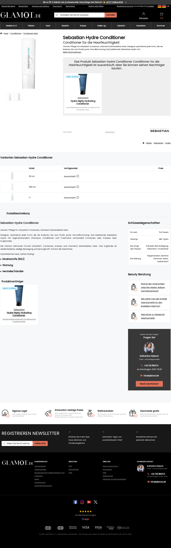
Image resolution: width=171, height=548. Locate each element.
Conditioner (15, 33)
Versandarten (40, 466)
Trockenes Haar (30, 33)
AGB (104, 473)
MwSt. (37, 479)
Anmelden (40, 443)
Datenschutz (108, 476)
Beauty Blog (23, 6)
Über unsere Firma (110, 466)
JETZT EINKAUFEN (114, 2)
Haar (6, 33)
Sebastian (110, 132)
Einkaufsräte (74, 469)
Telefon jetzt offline (96, 6)
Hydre (168, 143)
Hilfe (70, 473)
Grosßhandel (40, 482)
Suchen (110, 15)
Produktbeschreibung (18, 213)
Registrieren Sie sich (125, 6)
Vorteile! (150, 6)
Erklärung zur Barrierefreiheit (114, 479)
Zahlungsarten (40, 469)
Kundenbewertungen (85, 515)
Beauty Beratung (8, 6)
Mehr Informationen (72, 52)
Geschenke (70, 6)
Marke (149, 143)
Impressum (57, 6)
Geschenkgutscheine (43, 486)
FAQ (70, 466)
